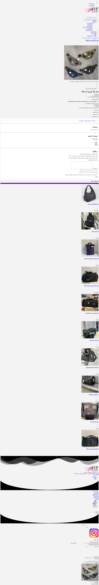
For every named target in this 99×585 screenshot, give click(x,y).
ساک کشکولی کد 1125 (93, 204)
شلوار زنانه (90, 23)
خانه (98, 37)
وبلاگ (95, 34)
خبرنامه (97, 511)
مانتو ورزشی (89, 28)
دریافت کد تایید (73, 543)
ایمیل (96, 172)
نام (96, 170)
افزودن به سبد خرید (95, 99)
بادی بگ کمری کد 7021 (92, 40)
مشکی (96, 143)
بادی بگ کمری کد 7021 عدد (93, 96)
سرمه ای (95, 142)
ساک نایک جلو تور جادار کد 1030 (91, 285)
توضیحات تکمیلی (87, 120)
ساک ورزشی (93, 37)
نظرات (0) (81, 120)
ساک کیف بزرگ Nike (94, 394)
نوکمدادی (95, 144)
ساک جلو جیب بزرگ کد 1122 (92, 313)
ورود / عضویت (91, 3)
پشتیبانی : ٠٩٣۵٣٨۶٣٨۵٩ (91, 35)
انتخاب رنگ (96, 95)
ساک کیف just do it (94, 340)
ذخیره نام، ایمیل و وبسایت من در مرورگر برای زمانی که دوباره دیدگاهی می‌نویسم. (80, 174)
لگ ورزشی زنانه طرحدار (87, 27)
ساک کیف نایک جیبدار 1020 (92, 449)
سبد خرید (92, 4)
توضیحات (93, 120)
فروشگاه (94, 20)
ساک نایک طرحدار (94, 421)
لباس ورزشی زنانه (90, 22)
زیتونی (96, 141)
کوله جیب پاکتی (95, 231)
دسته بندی (94, 21)
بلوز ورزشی (89, 25)
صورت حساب (91, 5)
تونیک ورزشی (89, 26)
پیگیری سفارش (93, 32)
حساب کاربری (93, 31)
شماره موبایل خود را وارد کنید (93, 543)
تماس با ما (94, 33)
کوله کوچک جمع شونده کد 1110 (91, 258)
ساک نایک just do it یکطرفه (92, 367)
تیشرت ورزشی (89, 30)
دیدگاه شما (95, 168)
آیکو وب (86, 527)
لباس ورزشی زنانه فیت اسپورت (90, 19)
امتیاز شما (95, 159)
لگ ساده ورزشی (88, 29)
